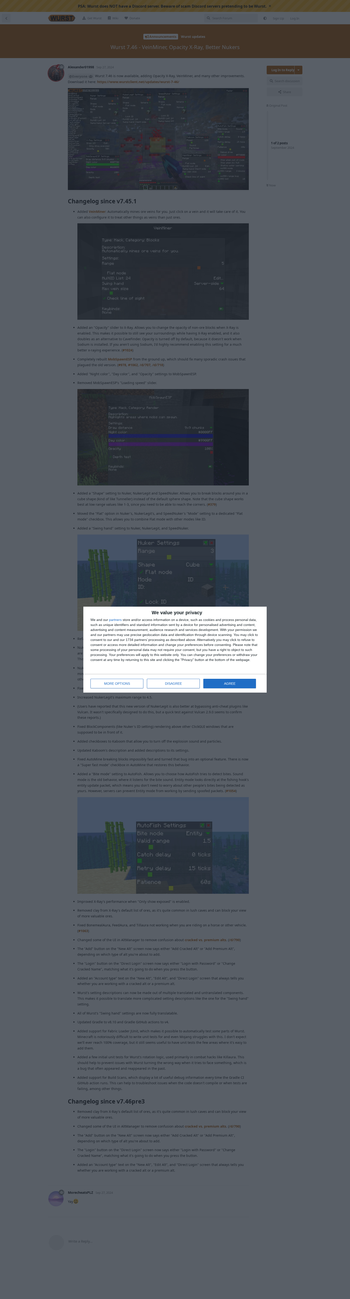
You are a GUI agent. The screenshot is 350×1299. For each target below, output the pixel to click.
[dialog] (175, 650)
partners (115, 619)
